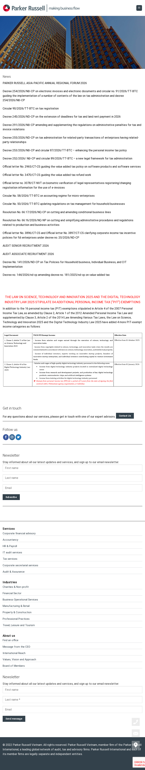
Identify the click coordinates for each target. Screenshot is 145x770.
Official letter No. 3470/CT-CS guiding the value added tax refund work (47, 175)
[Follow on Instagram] (12, 437)
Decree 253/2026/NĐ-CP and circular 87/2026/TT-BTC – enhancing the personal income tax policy (65, 150)
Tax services (10, 558)
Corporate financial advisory (19, 533)
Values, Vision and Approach (19, 659)
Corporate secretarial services (20, 565)
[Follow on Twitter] (18, 437)
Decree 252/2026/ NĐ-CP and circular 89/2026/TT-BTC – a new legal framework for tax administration (67, 158)
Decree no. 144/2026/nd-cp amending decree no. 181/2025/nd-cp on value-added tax (56, 275)
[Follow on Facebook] (6, 437)
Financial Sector (12, 593)
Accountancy (10, 539)
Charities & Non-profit (16, 586)
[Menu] (139, 8)
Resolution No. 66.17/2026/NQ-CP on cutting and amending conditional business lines (57, 212)
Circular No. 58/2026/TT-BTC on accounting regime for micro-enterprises (49, 195)
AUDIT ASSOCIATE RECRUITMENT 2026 (28, 254)
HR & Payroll (10, 546)
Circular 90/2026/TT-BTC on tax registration (31, 108)
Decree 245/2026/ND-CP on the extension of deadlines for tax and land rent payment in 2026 (62, 116)
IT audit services (12, 552)
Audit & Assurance (14, 571)
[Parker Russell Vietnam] (41, 7)
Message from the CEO (16, 646)
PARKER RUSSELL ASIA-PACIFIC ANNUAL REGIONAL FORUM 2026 (45, 83)
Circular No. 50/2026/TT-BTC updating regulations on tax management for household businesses (64, 204)
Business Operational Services (20, 599)
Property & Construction (17, 612)
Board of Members (14, 665)
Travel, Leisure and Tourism (19, 625)
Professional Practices (16, 618)
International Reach (14, 653)
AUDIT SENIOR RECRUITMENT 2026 (26, 245)
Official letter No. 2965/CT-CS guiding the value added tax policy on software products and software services (72, 166)
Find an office (10, 640)
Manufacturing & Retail (16, 606)
